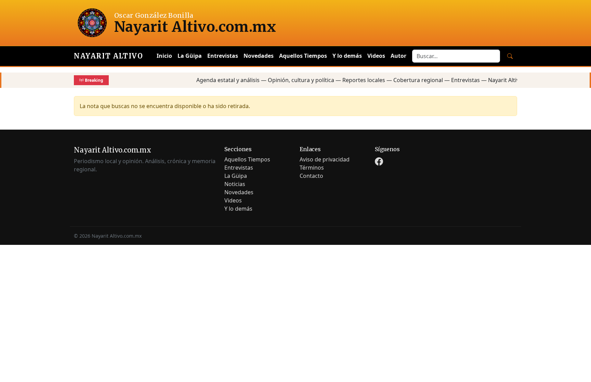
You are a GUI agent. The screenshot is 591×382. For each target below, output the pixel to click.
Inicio (164, 56)
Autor (398, 56)
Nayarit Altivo (108, 56)
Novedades (259, 56)
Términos (312, 167)
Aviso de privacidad (325, 159)
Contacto (311, 176)
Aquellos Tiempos (303, 56)
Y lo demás (347, 56)
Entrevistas (222, 56)
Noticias (234, 184)
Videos (376, 56)
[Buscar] (510, 56)
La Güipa (190, 56)
